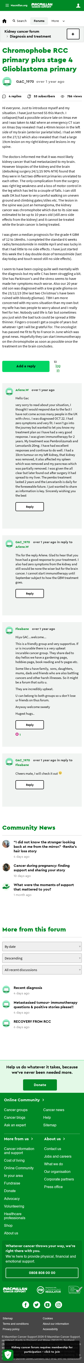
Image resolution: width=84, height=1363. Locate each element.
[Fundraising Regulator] (48, 1290)
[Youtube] (47, 1304)
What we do (53, 1164)
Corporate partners (59, 1179)
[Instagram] (58, 1304)
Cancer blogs (14, 1118)
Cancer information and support (19, 1151)
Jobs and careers (57, 1157)
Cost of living (14, 1161)
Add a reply (26, 366)
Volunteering (14, 1206)
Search (22, 21)
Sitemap (49, 1125)
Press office (53, 1187)
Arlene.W (22, 390)
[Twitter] (36, 1304)
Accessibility (50, 1329)
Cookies (48, 1318)
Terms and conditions (16, 1324)
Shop (8, 1226)
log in (58, 368)
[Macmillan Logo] (15, 1290)
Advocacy (12, 1199)
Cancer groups (16, 1110)
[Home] (42, 5)
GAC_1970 (25, 81)
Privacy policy (11, 1329)
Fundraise (12, 1183)
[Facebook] (25, 1304)
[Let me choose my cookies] (7, 1355)
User (78, 5)
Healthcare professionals (14, 1216)
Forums (39, 21)
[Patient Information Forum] (76, 1290)
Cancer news (53, 1110)
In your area (13, 1176)
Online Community (22, 1100)
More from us (17, 1139)
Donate (40, 1085)
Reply (30, 506)
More (14, 5)
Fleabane (22, 629)
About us (11, 1233)
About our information (56, 1324)
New (73, 34)
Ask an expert (15, 1125)
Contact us (52, 1149)
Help (47, 1118)
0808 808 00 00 (42, 1273)
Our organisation (57, 1172)
